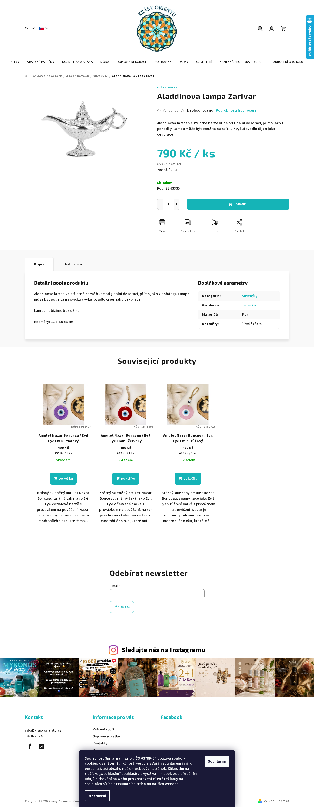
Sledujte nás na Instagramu (163, 650)
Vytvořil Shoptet (276, 801)
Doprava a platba (106, 736)
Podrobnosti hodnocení (236, 110)
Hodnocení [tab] (73, 264)
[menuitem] (15, 62)
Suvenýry (249, 295)
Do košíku (241, 204)
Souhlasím (217, 761)
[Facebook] (30, 746)
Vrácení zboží (103, 729)
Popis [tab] (39, 264)
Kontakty (100, 743)
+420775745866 (37, 736)
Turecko (249, 305)
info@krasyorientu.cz (43, 730)
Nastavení (97, 795)
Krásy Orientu (168, 88)
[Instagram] (41, 746)
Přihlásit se (122, 607)
